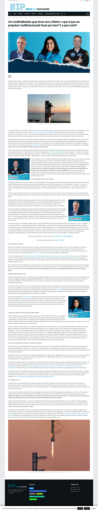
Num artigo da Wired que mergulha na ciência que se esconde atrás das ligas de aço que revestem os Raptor (50, 256)
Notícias (27, 14)
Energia (31, 488)
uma (33, 252)
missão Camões (25, 296)
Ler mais (93, 508)
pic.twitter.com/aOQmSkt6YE (62, 236)
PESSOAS (40, 14)
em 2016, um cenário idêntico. (56, 152)
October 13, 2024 (58, 240)
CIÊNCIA (33, 14)
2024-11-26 (10, 29)
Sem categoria (33, 499)
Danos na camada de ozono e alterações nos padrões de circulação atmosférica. (34, 376)
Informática (32, 493)
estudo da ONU (36, 145)
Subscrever (75, 489)
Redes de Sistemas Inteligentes (37, 496)
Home (14, 14)
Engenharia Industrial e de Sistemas (38, 491)
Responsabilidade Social (52, 14)
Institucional (39, 493)
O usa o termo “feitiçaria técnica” (44, 132)
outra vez (38, 252)
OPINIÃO (20, 14)
